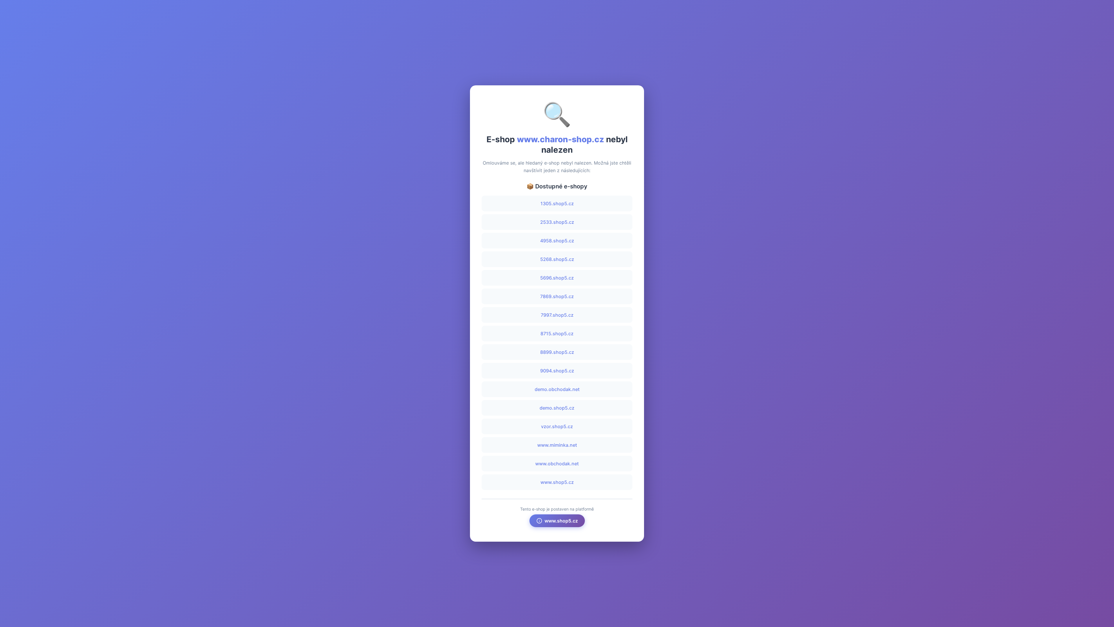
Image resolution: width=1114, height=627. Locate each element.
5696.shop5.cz (557, 278)
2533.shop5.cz (557, 222)
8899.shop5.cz (557, 352)
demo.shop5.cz (557, 408)
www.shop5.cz (557, 482)
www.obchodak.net (557, 463)
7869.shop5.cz (557, 296)
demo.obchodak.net (557, 389)
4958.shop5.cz (557, 241)
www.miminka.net (557, 445)
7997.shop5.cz (557, 315)
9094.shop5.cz (557, 371)
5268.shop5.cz (557, 259)
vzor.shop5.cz (557, 426)
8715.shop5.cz (557, 333)
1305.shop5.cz (557, 203)
